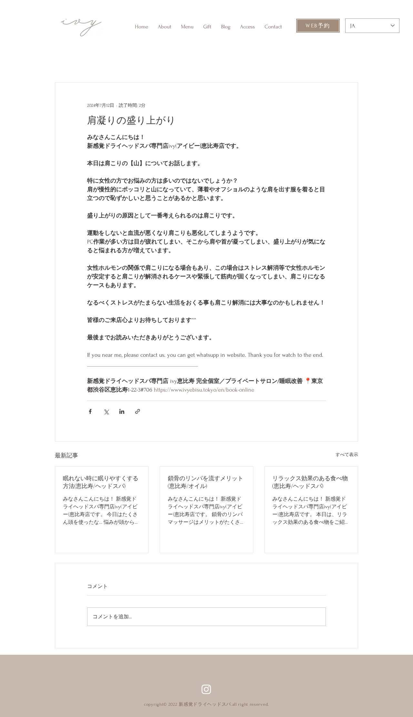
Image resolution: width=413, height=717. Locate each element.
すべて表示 (347, 454)
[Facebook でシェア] (90, 411)
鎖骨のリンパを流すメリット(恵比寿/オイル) (205, 482)
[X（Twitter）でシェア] (106, 411)
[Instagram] (206, 689)
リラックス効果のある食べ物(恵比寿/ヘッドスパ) (310, 482)
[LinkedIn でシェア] (122, 411)
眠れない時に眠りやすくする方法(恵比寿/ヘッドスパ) (100, 482)
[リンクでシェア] (138, 411)
